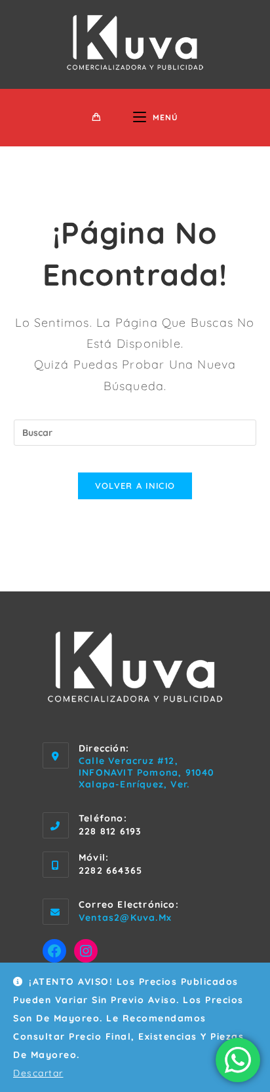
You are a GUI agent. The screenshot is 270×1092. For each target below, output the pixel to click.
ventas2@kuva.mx (125, 917)
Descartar (38, 1073)
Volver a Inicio (135, 485)
